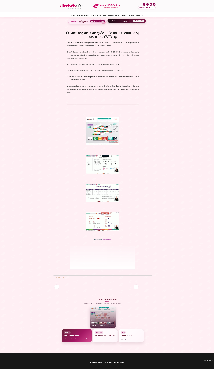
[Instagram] (147, 4)
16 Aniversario (96, 15)
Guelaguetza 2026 (83, 15)
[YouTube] (151, 4)
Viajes (124, 15)
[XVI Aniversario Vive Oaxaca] (72, 6)
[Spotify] (154, 4)
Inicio (73, 15)
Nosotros (139, 15)
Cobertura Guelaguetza (111, 15)
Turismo (131, 15)
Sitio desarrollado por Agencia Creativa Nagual (107, 362)
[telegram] (59, 278)
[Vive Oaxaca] (107, 6)
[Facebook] (144, 4)
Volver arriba (206, 360)
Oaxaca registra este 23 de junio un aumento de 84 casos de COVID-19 (102, 324)
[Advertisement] (93, 257)
